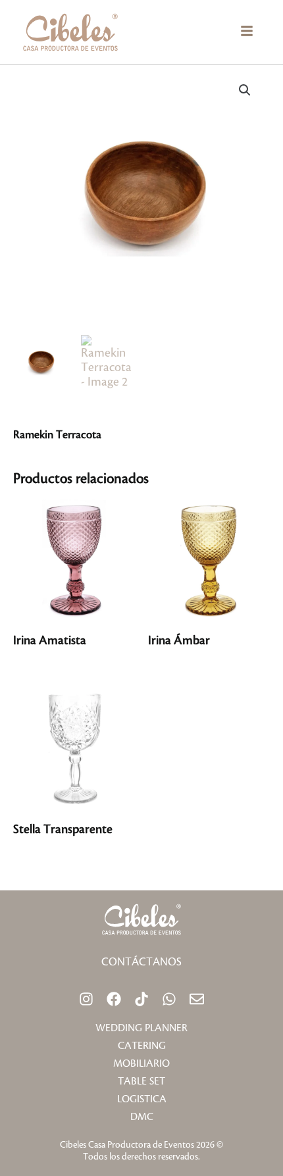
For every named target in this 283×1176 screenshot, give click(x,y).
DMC (141, 1117)
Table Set (141, 1081)
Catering (142, 1046)
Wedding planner (141, 1028)
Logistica (142, 1099)
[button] (246, 32)
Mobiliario (141, 1063)
